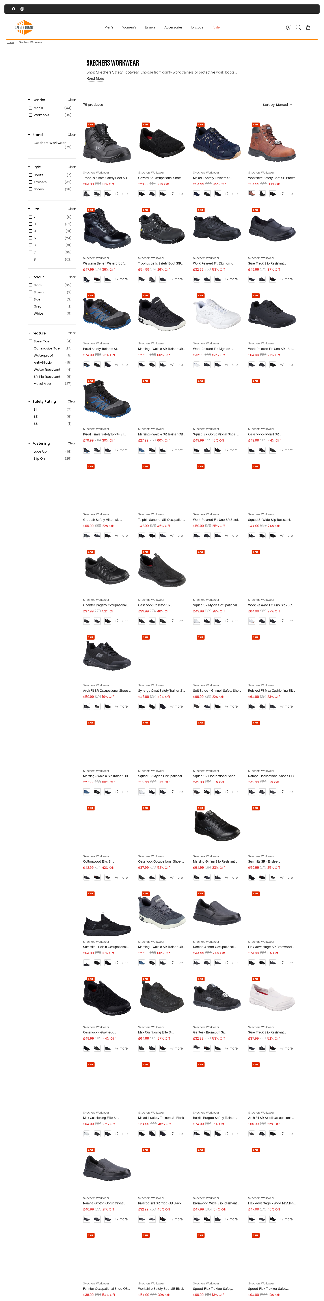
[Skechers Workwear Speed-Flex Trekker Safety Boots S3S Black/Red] (217, 1254)
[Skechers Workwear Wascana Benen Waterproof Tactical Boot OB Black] (107, 228)
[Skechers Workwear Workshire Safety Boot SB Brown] (272, 143)
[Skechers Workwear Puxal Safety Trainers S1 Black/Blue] (107, 314)
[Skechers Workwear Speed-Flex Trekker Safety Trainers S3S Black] (272, 1254)
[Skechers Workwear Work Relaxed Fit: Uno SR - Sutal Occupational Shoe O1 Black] (272, 314)
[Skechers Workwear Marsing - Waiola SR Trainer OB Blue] (162, 399)
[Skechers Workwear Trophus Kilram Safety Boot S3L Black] (107, 143)
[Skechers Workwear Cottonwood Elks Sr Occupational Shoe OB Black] (107, 827)
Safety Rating (44, 401)
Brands (150, 27)
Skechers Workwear (30, 42)
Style (36, 167)
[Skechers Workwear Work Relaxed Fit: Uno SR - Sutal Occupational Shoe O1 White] (272, 570)
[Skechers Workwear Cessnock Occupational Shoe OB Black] (162, 827)
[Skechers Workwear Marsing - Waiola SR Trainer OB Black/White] (162, 314)
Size (35, 209)
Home (10, 42)
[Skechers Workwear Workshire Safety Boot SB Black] (162, 1254)
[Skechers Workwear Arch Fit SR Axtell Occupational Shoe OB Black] (272, 1083)
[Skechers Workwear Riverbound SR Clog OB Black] (162, 1168)
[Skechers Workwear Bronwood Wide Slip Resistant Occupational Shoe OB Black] (217, 1168)
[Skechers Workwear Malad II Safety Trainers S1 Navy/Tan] (217, 143)
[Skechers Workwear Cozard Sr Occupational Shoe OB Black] (162, 143)
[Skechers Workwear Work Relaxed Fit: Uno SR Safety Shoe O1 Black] (217, 485)
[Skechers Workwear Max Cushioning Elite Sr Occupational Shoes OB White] (107, 1083)
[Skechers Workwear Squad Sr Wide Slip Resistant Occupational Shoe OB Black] (272, 485)
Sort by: (275, 104)
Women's (129, 27)
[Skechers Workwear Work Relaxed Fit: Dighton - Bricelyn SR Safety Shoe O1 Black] (217, 228)
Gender (38, 100)
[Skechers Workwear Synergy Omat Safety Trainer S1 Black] (162, 656)
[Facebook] (13, 9)
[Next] (209, 9)
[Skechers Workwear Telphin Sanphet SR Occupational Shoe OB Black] (162, 485)
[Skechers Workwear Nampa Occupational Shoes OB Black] (272, 741)
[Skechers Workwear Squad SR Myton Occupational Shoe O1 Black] (162, 741)
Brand (37, 134)
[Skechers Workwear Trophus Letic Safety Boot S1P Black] (162, 228)
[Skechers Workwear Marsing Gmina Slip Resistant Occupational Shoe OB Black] (217, 827)
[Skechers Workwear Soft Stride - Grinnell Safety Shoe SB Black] (217, 656)
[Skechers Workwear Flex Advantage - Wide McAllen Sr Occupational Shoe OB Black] (272, 1168)
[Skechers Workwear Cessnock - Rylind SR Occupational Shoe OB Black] (272, 399)
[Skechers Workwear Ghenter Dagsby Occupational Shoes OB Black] (107, 570)
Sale (216, 27)
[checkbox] (51, 108)
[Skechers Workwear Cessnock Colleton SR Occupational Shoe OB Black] (162, 570)
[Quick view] (125, 125)
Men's (109, 27)
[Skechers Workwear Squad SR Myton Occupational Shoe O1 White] (217, 570)
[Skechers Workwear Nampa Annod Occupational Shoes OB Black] (217, 912)
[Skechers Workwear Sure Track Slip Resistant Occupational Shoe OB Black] (272, 228)
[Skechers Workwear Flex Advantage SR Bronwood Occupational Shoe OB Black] (272, 912)
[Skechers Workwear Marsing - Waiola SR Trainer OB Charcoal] (162, 912)
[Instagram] (22, 9)
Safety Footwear (117, 72)
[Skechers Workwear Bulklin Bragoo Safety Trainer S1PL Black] (217, 1083)
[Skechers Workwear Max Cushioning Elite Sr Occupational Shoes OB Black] (162, 997)
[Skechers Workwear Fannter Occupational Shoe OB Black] (107, 1254)
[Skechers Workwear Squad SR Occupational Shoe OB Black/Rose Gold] (217, 741)
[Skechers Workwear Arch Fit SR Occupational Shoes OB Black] (107, 656)
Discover (198, 27)
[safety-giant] (24, 27)
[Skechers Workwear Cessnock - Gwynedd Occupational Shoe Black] (107, 997)
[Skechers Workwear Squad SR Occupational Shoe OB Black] (217, 399)
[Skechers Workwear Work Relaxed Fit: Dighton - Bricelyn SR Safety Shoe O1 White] (217, 314)
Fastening (41, 443)
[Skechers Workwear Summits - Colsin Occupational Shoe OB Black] (107, 912)
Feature (39, 333)
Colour (38, 277)
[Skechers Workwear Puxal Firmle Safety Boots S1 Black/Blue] (107, 399)
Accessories (173, 27)
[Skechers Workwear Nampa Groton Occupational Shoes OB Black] (107, 1168)
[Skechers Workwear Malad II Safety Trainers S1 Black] (162, 1083)
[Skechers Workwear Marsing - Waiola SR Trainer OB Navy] (107, 741)
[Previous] (115, 9)
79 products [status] (93, 104)
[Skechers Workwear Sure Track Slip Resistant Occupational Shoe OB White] (272, 997)
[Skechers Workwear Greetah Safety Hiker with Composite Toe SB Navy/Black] (107, 485)
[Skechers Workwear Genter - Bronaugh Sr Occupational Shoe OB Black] (217, 997)
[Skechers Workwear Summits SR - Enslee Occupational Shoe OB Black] (272, 827)
